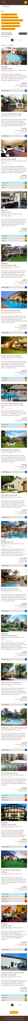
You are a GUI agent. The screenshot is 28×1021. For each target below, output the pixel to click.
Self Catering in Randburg (6, 451)
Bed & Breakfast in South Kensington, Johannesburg (11, 214)
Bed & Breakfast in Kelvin (6, 115)
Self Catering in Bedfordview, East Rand (9, 160)
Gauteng (24, 70)
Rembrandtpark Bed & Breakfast (9, 14)
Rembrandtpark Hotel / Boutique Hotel (10, 23)
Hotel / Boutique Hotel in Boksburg (8, 637)
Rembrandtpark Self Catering (8, 29)
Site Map (21, 1017)
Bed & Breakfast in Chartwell (7, 927)
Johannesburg (14, 115)
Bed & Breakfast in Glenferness (7, 775)
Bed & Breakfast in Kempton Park (7, 405)
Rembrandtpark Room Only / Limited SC (11, 26)
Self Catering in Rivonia (5, 267)
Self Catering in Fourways (6, 976)
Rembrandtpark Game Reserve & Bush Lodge (12, 20)
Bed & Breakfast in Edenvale (6, 70)
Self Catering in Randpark (6, 684)
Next (21, 40)
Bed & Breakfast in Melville (6, 497)
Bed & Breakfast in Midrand (6, 826)
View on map (23, 33)
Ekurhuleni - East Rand (17, 70)
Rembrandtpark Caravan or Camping (10, 17)
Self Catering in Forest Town (6, 357)
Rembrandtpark (6, 6)
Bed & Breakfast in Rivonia (6, 312)
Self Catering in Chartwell (6, 873)
